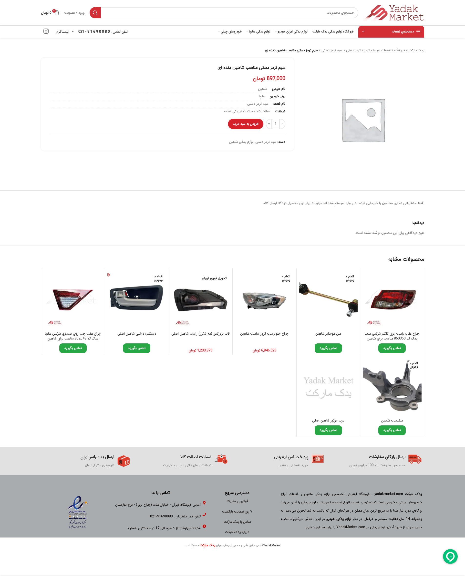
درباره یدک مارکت (237, 532)
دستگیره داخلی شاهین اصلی (136, 333)
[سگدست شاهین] (392, 386)
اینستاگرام (62, 31)
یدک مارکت (416, 50)
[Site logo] (393, 12)
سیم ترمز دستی (331, 50)
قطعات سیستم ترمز (377, 50)
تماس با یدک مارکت (237, 522)
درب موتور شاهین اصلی (328, 420)
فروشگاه (399, 50)
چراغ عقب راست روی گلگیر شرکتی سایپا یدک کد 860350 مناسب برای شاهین (392, 336)
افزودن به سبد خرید (245, 123)
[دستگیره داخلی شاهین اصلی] (136, 300)
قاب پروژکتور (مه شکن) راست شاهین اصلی (200, 333)
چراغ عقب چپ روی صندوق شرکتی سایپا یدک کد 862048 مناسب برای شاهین (73, 336)
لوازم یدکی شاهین (241, 141)
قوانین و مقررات (237, 501)
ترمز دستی (353, 50)
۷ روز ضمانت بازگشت (237, 511)
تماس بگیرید (392, 348)
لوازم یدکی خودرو (338, 519)
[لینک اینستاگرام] (46, 32)
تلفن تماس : (103, 31)
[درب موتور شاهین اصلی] (328, 386)
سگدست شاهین (392, 420)
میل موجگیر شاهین (328, 333)
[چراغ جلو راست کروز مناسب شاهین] (264, 300)
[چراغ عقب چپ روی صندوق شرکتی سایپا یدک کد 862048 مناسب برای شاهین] (73, 300)
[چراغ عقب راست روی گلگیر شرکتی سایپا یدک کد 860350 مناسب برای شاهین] (392, 300)
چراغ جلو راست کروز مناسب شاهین (264, 333)
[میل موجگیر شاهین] (328, 300)
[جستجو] (95, 12)
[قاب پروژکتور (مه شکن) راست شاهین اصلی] (200, 300)
